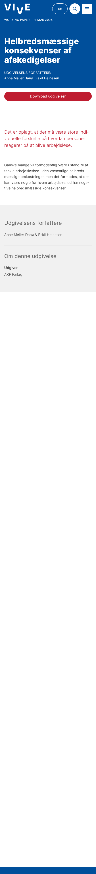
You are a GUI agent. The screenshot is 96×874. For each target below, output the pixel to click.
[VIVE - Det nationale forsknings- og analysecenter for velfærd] (17, 9)
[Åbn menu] (87, 9)
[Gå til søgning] (74, 8)
